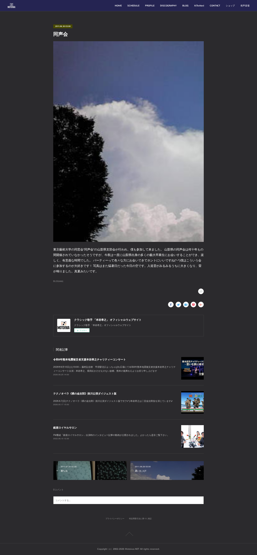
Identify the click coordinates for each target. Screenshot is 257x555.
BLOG (185, 5)
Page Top (128, 534)
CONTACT (215, 5)
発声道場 (244, 5)
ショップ (230, 5)
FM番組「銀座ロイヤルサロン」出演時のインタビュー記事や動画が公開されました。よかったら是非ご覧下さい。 (111, 434)
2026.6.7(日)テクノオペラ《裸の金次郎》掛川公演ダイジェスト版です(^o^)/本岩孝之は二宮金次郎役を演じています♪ (113, 400)
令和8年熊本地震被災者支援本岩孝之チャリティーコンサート (89, 359)
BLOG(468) (58, 281)
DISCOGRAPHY (168, 5)
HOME (118, 5)
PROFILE (149, 5)
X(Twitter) (199, 5)
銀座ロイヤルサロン (65, 427)
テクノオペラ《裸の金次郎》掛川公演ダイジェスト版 (84, 393)
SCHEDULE (133, 5)
